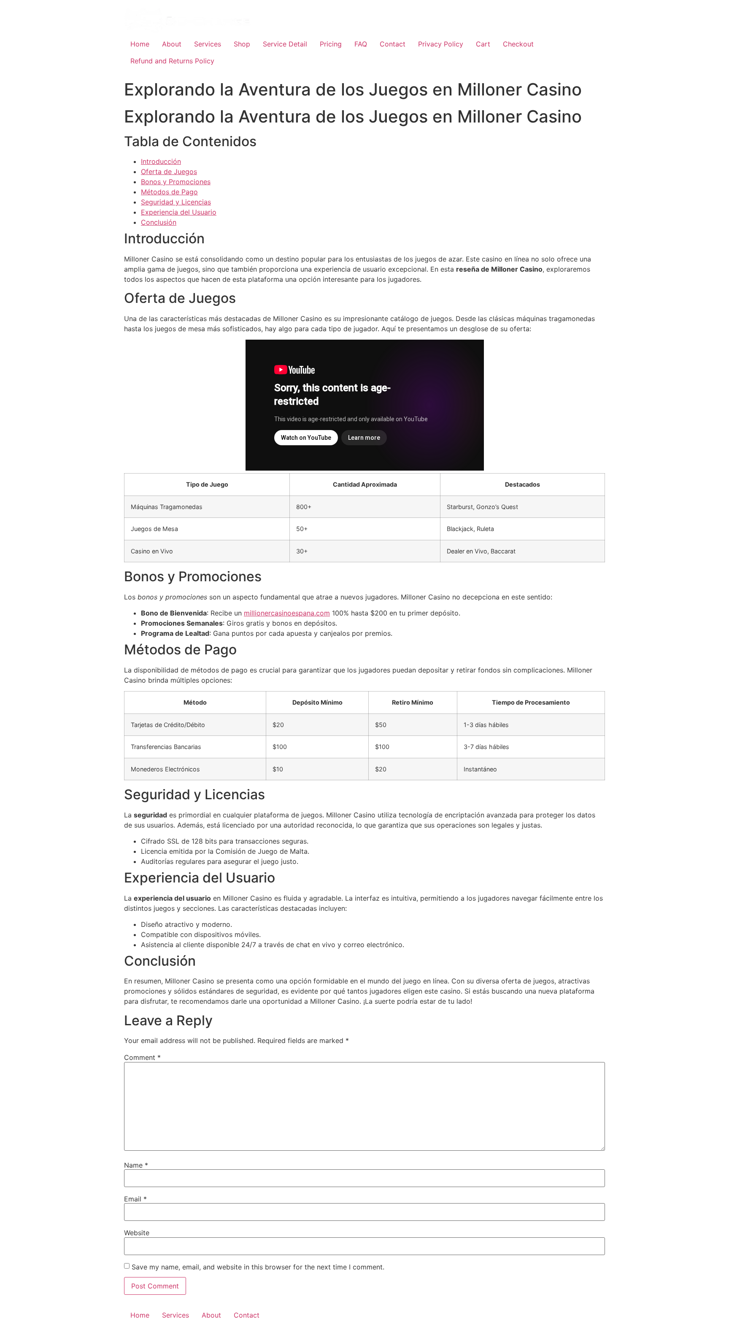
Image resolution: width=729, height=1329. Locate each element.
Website (136, 1232)
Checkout (518, 44)
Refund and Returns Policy (172, 61)
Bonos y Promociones (176, 181)
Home (139, 44)
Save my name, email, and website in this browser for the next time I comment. (258, 1267)
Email (135, 1199)
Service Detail (285, 44)
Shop (242, 44)
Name (136, 1165)
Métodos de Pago (169, 192)
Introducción (161, 161)
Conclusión (158, 222)
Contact (392, 44)
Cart (483, 44)
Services (207, 44)
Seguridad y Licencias (176, 202)
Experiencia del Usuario (178, 212)
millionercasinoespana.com (287, 613)
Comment (142, 1057)
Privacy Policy (440, 44)
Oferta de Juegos (169, 171)
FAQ (360, 44)
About (171, 44)
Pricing (331, 44)
